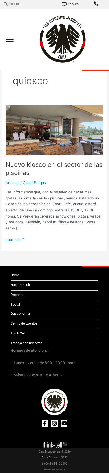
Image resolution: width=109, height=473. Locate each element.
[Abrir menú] (9, 39)
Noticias (12, 183)
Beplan (62, 470)
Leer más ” (15, 239)
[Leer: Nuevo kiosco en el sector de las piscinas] (54, 130)
